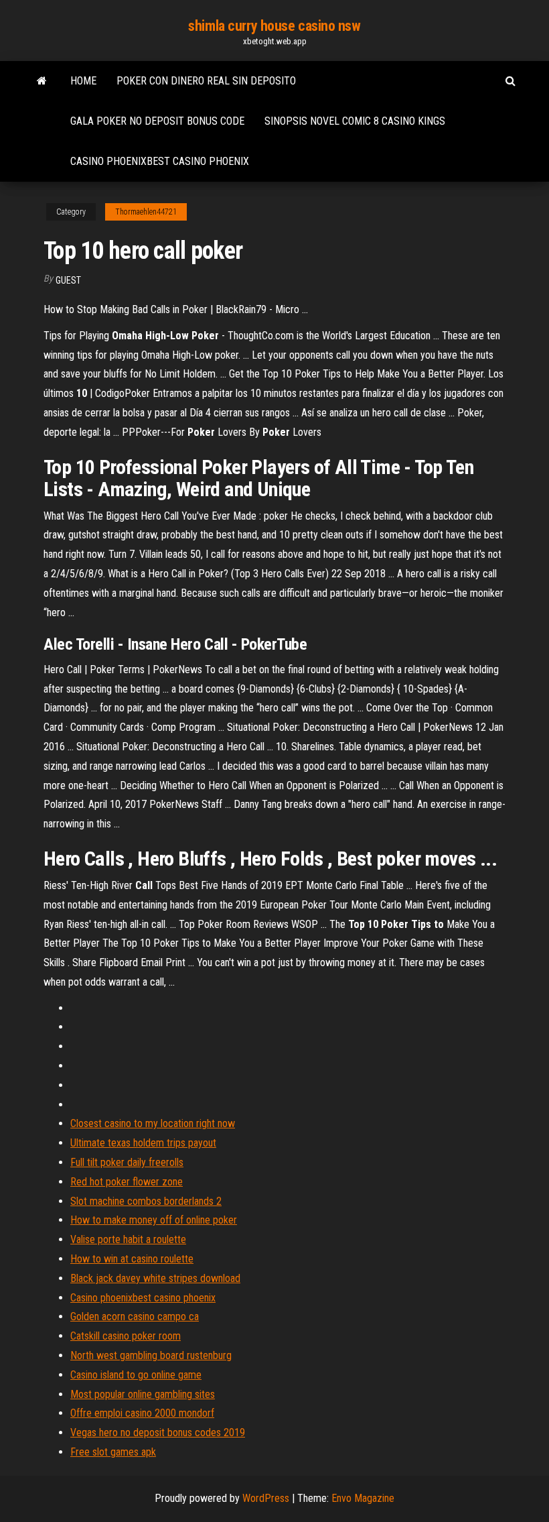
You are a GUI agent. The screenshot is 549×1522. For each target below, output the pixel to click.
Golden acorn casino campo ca (134, 1316)
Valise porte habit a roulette (128, 1239)
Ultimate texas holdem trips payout (143, 1142)
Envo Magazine (362, 1498)
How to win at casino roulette (131, 1258)
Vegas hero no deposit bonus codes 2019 (157, 1432)
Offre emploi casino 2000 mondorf (142, 1413)
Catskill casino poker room (125, 1336)
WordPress (265, 1498)
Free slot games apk (113, 1452)
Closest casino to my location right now (152, 1123)
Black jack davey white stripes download (155, 1278)
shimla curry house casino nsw (274, 25)
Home (83, 80)
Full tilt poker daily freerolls (126, 1162)
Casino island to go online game (136, 1374)
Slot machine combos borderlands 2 (146, 1201)
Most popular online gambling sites (142, 1394)
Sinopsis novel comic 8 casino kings (354, 121)
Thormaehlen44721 (146, 212)
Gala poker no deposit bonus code (157, 121)
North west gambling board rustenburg (151, 1355)
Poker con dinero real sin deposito (206, 80)
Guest (68, 280)
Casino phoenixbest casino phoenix (159, 161)
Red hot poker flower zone (126, 1181)
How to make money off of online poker (153, 1220)
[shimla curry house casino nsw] (41, 81)
